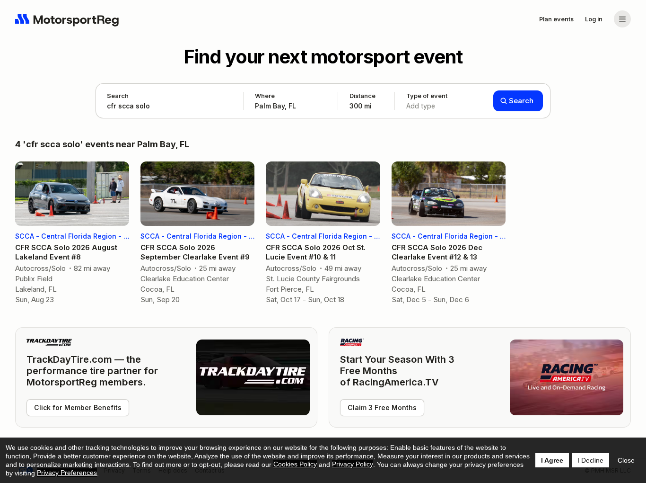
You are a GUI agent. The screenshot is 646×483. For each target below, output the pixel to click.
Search (118, 95)
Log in (593, 19)
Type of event (426, 101)
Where (265, 95)
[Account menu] (622, 18)
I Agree (552, 460)
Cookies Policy (295, 464)
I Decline (590, 460)
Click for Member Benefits (78, 407)
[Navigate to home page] (67, 18)
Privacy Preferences (67, 472)
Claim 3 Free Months (382, 407)
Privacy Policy (352, 464)
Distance (362, 101)
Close (626, 460)
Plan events (556, 19)
